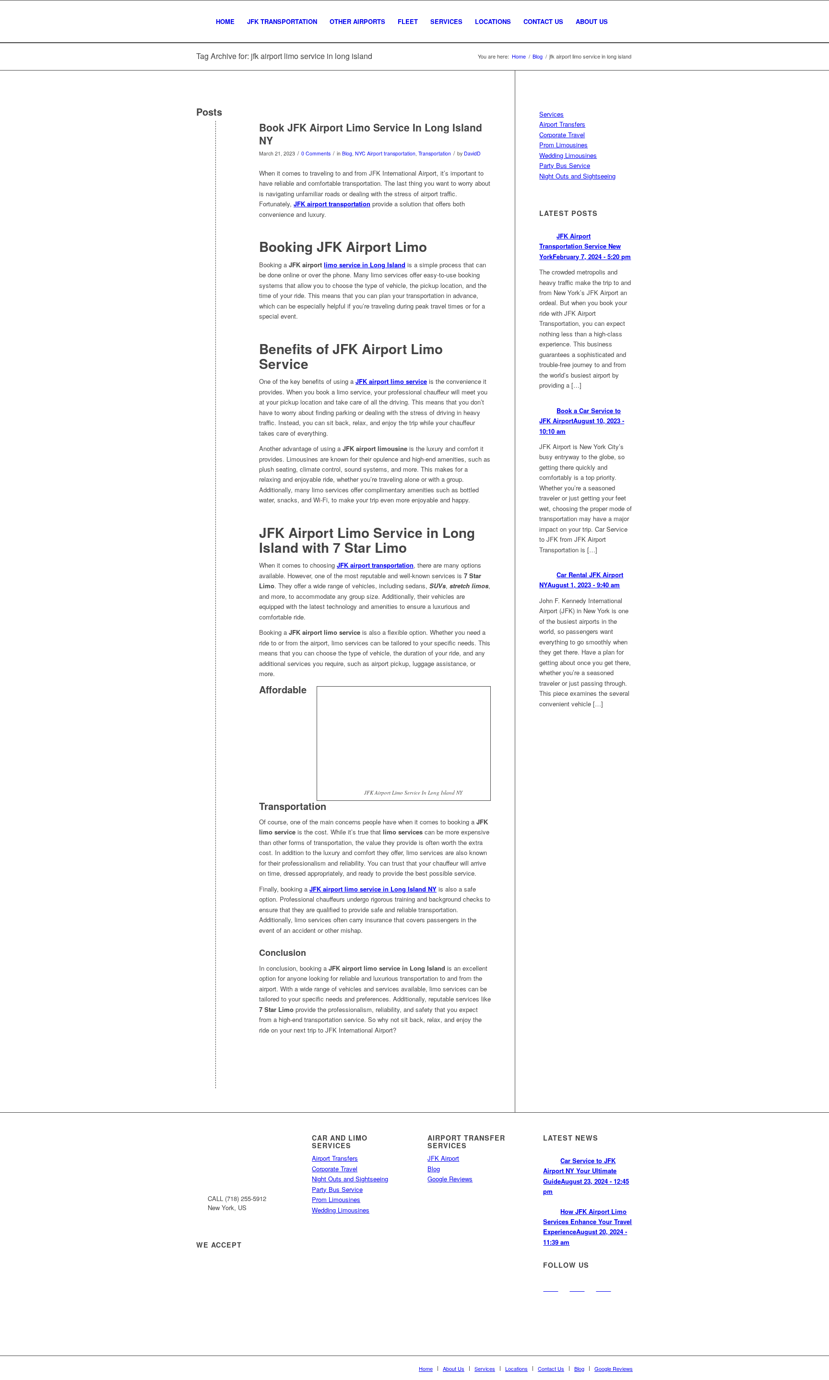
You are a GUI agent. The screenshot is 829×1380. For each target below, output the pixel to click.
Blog (347, 153)
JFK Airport (443, 1158)
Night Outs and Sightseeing (577, 175)
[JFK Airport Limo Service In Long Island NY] (215, 143)
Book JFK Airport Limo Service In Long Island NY (370, 133)
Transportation (434, 153)
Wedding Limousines (568, 155)
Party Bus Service (564, 165)
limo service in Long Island (364, 264)
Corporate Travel (562, 134)
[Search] (623, 21)
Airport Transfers (562, 124)
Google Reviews (450, 1178)
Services (551, 114)
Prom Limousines (563, 144)
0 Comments (316, 153)
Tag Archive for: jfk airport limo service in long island (284, 55)
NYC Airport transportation (385, 153)
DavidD (472, 153)
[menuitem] (225, 21)
